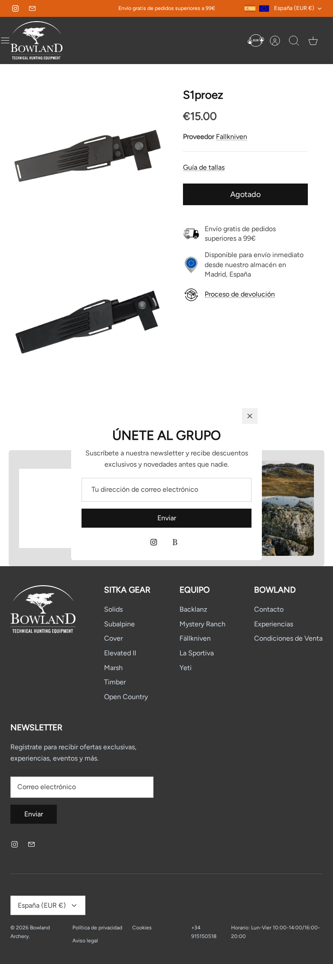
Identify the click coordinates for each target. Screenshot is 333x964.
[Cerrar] (250, 416)
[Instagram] (153, 542)
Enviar (166, 518)
